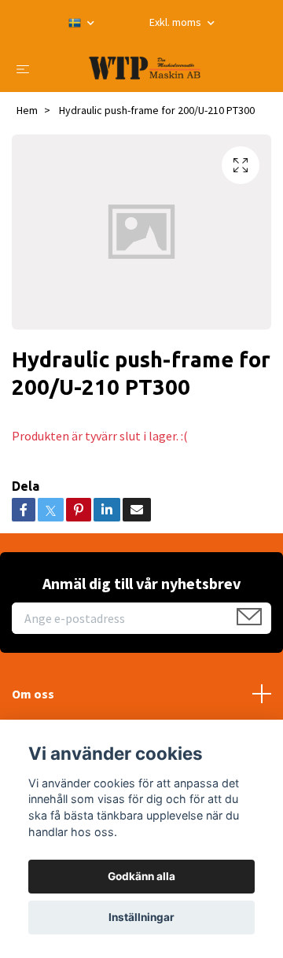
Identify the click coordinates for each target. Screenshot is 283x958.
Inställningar (141, 917)
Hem (27, 110)
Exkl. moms (176, 22)
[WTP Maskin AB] (145, 68)
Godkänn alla (141, 876)
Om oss (33, 694)
